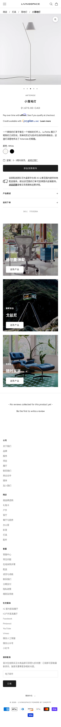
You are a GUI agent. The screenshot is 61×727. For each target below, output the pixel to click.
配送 (5, 569)
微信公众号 (8, 643)
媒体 (5, 480)
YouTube (7, 628)
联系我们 (7, 470)
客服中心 (7, 554)
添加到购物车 (30, 168)
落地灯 (24, 12)
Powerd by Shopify (41, 702)
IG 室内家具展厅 (10, 609)
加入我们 (7, 485)
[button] (30, 411)
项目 (5, 461)
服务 (5, 456)
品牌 (5, 451)
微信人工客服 (9, 638)
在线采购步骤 (9, 564)
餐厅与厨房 (8, 520)
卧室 (5, 530)
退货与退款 (8, 574)
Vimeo (6, 633)
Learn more (45, 121)
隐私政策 (7, 589)
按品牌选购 (8, 500)
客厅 (5, 515)
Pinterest (7, 623)
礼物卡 (6, 505)
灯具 (14, 12)
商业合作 (7, 475)
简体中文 (29, 696)
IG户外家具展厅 (10, 614)
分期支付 (7, 584)
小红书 (6, 648)
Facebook (7, 618)
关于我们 (7, 446)
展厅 (5, 466)
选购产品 (14, 269)
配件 (5, 540)
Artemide (30, 95)
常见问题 (7, 559)
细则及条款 (8, 594)
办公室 (6, 525)
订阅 (9, 683)
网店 (5, 12)
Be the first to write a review (30, 411)
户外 (5, 510)
